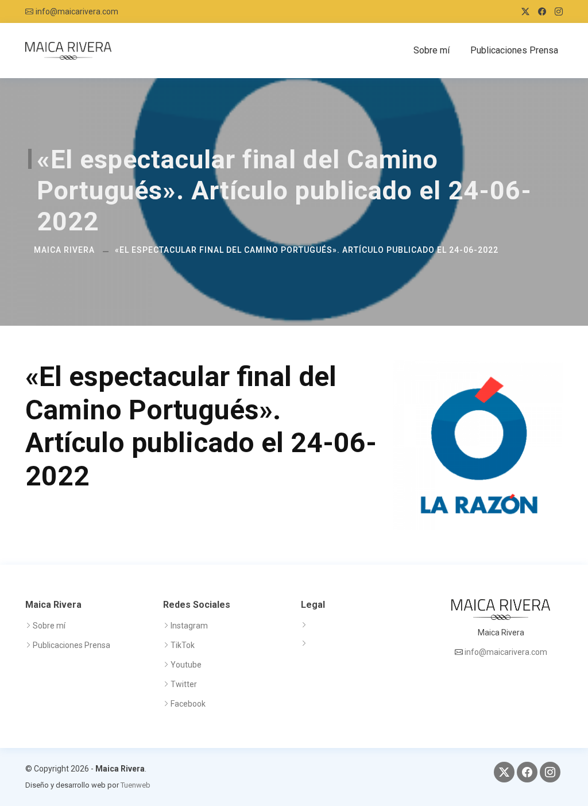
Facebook (188, 704)
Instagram (189, 626)
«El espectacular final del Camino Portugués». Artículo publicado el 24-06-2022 (306, 249)
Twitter (184, 684)
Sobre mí (431, 50)
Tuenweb (135, 785)
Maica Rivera (64, 249)
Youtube (186, 665)
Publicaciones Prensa (514, 50)
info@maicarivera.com (77, 11)
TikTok (183, 645)
